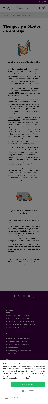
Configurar (12, 397)
